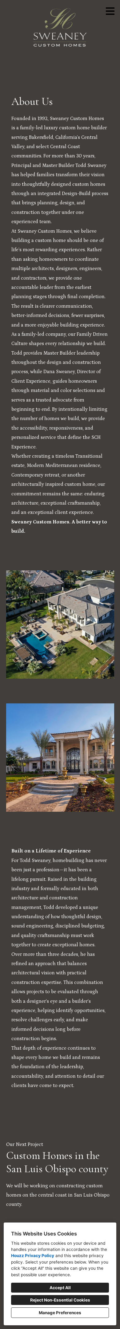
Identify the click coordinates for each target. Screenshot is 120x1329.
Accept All (60, 1287)
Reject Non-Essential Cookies (60, 1300)
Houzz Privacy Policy (32, 1255)
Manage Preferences (60, 1312)
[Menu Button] (110, 11)
